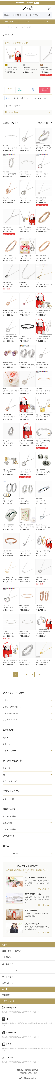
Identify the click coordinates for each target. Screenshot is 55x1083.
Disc (4, 499)
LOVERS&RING (8, 256)
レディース (9, 21)
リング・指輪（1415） (21, 98)
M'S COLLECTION (8, 525)
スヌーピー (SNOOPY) (12, 67)
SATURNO (22, 282)
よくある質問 (7, 964)
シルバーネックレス (11, 69)
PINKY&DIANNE (41, 198)
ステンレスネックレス (47, 69)
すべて (10, 89)
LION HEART (44, 67)
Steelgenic (6, 441)
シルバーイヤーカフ (42, 553)
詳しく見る (42, 889)
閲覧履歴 (6, 995)
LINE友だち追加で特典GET (27, 3)
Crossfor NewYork (24, 470)
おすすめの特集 (9, 816)
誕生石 (5, 738)
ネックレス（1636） (40, 98)
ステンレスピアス (8, 443)
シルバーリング (40, 501)
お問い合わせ (7, 983)
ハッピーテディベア (25, 256)
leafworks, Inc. (30, 1078)
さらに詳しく (11, 112)
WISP (37, 282)
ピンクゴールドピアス (9, 364)
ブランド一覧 (8, 799)
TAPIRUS (22, 336)
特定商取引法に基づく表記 (27, 1073)
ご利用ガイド (7, 957)
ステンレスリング (24, 662)
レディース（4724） (45, 90)
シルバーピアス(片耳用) (10, 174)
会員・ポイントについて (12, 951)
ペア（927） (20, 90)
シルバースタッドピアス (43, 472)
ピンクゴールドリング (9, 258)
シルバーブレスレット (26, 174)
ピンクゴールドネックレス (11, 312)
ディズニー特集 (9, 829)
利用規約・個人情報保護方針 (27, 1070)
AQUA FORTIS (40, 470)
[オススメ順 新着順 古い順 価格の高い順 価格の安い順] (45, 122)
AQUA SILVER (23, 172)
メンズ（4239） (32, 90)
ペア (27, 21)
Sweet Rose (26, 67)
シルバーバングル (8, 633)
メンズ (45, 21)
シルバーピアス (40, 312)
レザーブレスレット (25, 338)
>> (38, 674)
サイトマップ (7, 977)
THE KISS (6, 172)
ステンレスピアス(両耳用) (27, 364)
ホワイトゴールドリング (43, 148)
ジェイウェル (23, 198)
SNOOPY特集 (8, 836)
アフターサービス (9, 970)
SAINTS (21, 499)
